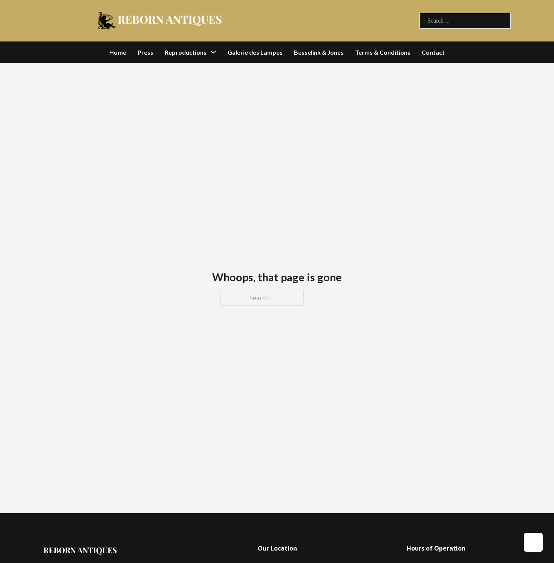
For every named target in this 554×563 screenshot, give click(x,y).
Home (117, 52)
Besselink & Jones (319, 52)
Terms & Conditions (382, 52)
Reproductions (186, 52)
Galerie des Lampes (255, 52)
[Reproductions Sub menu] (213, 52)
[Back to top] (533, 542)
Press (145, 52)
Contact (433, 52)
